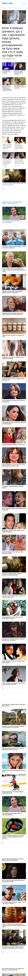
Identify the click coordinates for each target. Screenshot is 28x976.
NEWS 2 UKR (7, 3)
